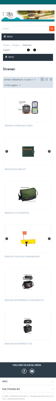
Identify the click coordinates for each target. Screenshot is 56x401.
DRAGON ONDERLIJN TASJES (19, 125)
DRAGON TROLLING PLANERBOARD (22, 256)
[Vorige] (28, 50)
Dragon (16, 45)
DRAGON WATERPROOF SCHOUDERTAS (24, 300)
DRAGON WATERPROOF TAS (18, 343)
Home (6, 45)
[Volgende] (34, 50)
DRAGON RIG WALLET (15, 169)
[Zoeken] (52, 28)
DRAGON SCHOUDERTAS (17, 213)
